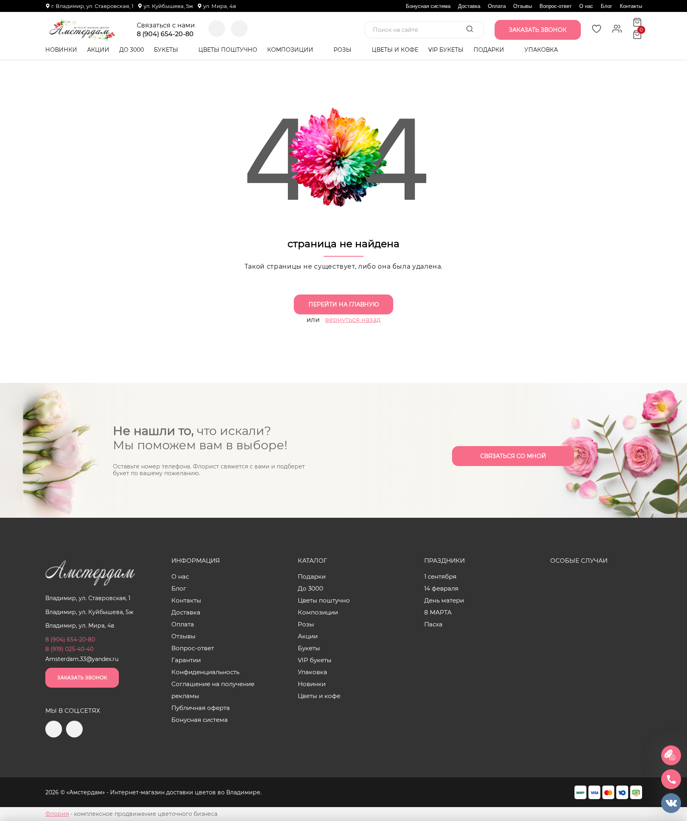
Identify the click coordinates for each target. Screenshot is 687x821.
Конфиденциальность (205, 672)
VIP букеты (446, 49)
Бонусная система (428, 6)
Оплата (497, 6)
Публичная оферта (200, 708)
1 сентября (440, 576)
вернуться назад (352, 320)
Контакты (631, 6)
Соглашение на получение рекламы (212, 690)
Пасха (433, 624)
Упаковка (541, 49)
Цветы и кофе (395, 49)
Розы (343, 49)
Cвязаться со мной (513, 456)
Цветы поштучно (227, 49)
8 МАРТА (438, 612)
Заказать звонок (82, 678)
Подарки (490, 49)
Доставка (469, 6)
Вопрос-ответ (556, 6)
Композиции (291, 49)
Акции (98, 49)
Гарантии (186, 660)
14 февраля (441, 588)
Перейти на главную (344, 304)
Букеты (167, 49)
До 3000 (131, 49)
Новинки (61, 49)
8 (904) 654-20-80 (165, 34)
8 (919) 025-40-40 (69, 649)
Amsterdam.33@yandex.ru (81, 659)
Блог (606, 6)
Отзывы (522, 6)
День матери (444, 600)
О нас (586, 6)
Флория (57, 813)
